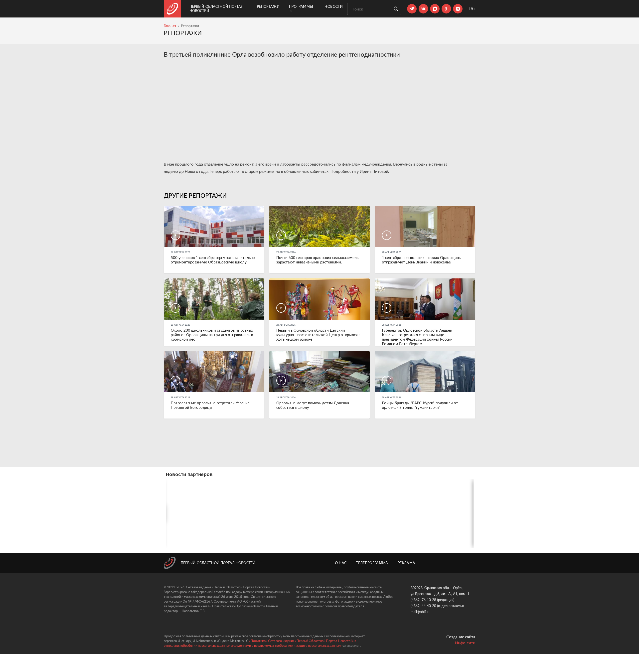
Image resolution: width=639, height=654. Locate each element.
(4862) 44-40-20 (423, 606)
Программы (301, 6)
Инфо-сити (465, 642)
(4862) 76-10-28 (423, 600)
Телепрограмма (372, 563)
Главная (170, 26)
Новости (333, 6)
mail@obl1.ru (421, 612)
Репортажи (268, 6)
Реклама (406, 563)
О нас (341, 563)
